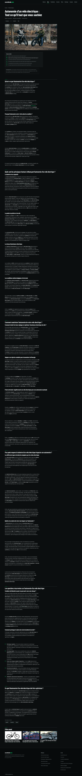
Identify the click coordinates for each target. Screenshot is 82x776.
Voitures (44, 2)
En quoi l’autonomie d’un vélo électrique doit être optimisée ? (19, 64)
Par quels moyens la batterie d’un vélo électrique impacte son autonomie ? (22, 61)
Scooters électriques (45, 757)
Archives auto (63, 769)
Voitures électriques (45, 755)
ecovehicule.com (64, 755)
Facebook (7, 21)
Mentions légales (64, 765)
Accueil (6, 7)
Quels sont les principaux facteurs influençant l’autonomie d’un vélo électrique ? (23, 57)
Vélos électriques (11, 7)
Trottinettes (53, 2)
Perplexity (12, 722)
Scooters (58, 2)
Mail (18, 21)
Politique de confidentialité (66, 767)
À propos (71, 2)
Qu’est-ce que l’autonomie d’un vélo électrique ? (17, 55)
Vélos (48, 2)
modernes (29, 105)
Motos (62, 2)
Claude (17, 722)
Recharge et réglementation (46, 759)
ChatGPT (7, 722)
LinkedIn (14, 21)
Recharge (66, 2)
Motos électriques (44, 765)
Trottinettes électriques (45, 763)
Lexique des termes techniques (66, 763)
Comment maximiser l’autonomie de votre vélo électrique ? (19, 59)
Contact (75, 2)
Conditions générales (65, 759)
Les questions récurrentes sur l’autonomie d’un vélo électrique (20, 63)
